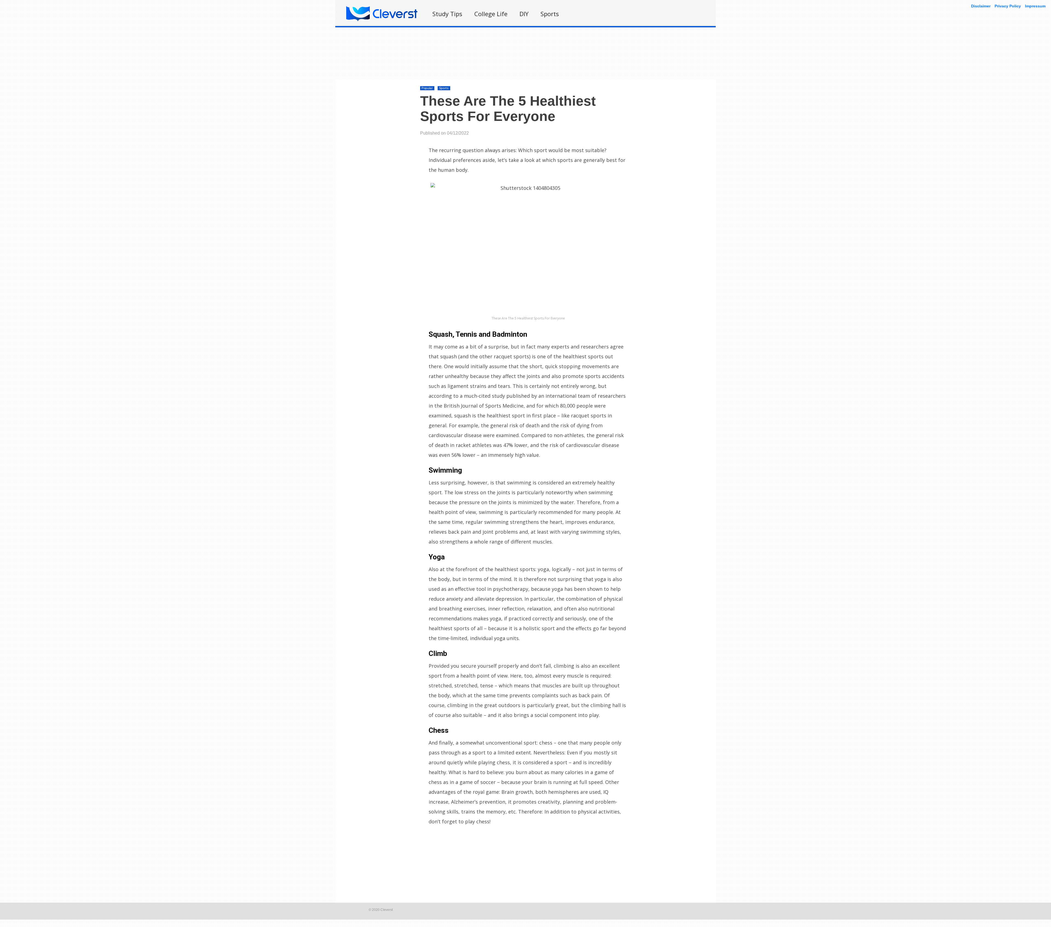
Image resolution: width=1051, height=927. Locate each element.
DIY (524, 13)
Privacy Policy (1008, 6)
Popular (427, 88)
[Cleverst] (381, 20)
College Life (490, 13)
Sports (550, 13)
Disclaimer (981, 6)
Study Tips (447, 13)
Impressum (1035, 6)
